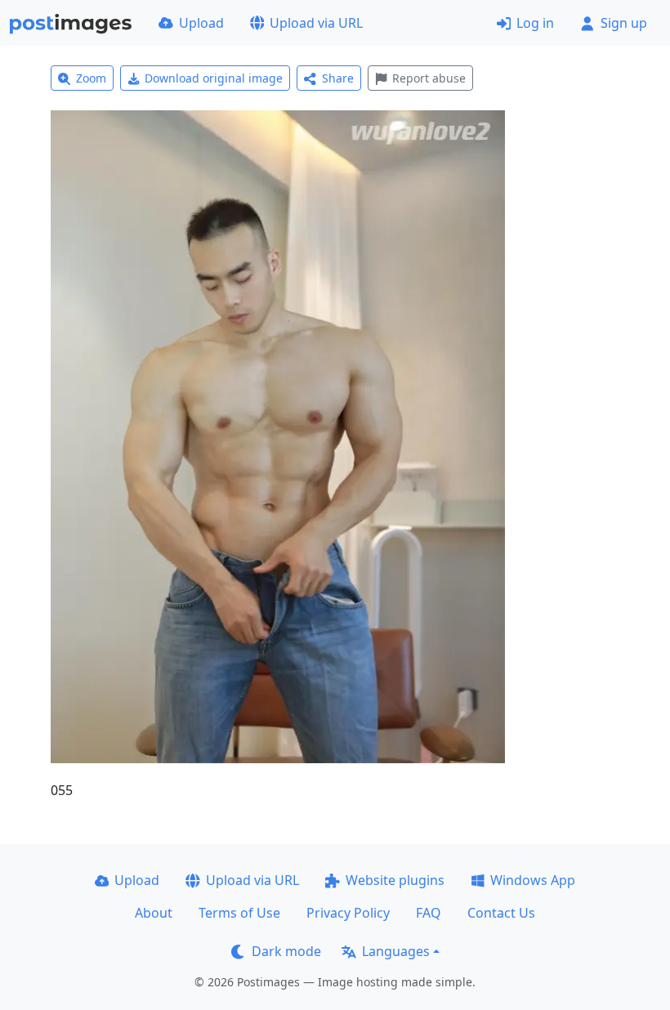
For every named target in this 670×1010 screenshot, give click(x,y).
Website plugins (395, 880)
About (153, 913)
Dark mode (286, 951)
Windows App (532, 880)
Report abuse (429, 78)
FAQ (428, 913)
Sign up (624, 23)
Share (338, 78)
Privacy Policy (348, 913)
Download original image (214, 78)
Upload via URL (316, 23)
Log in (535, 23)
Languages (396, 951)
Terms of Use (239, 913)
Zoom (91, 78)
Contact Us (501, 913)
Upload (201, 23)
